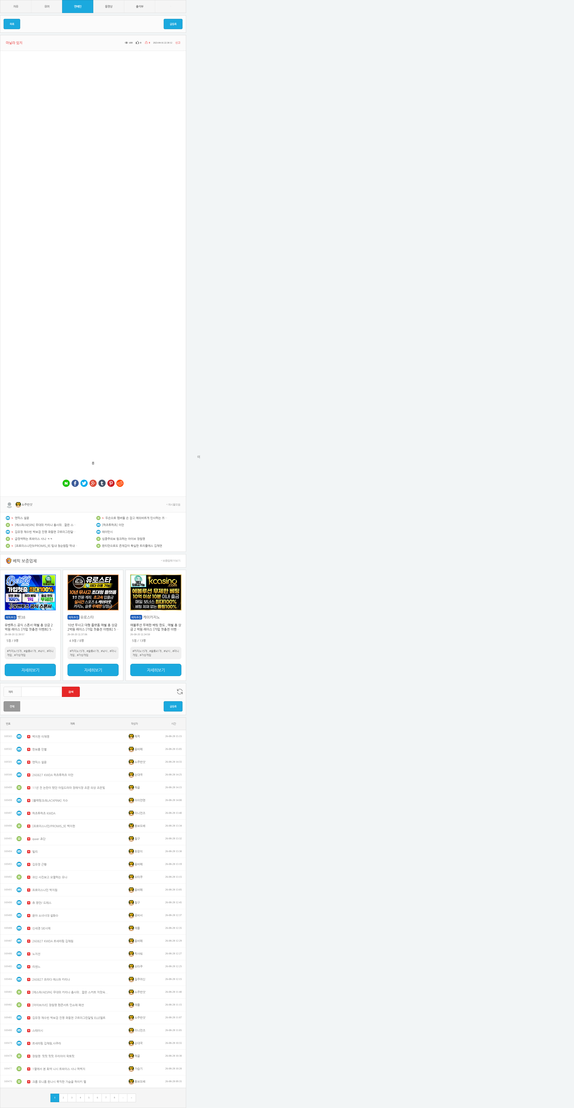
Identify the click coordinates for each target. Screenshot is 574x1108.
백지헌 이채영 (40, 736)
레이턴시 (107, 531)
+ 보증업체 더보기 (170, 560)
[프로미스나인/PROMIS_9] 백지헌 (53, 826)
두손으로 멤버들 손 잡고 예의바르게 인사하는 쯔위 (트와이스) (136, 518)
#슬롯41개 (30, 651)
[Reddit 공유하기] (120, 484)
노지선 (36, 954)
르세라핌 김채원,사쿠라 (46, 1043)
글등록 (173, 24)
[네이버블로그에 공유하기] (66, 484)
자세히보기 (30, 670)
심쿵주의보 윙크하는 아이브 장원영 (123, 538)
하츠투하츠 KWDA (43, 813)
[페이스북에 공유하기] (75, 484)
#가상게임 (20, 655)
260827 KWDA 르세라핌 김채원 (52, 941)
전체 (12, 706)
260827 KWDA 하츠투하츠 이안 (52, 775)
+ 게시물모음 (173, 504)
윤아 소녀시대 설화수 (45, 915)
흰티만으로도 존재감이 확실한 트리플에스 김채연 (132, 545)
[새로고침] (180, 691)
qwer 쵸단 (39, 838)
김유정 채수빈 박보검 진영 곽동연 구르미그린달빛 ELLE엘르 (46, 531)
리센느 (36, 966)
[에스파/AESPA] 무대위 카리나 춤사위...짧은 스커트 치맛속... (46, 525)
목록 (12, 24)
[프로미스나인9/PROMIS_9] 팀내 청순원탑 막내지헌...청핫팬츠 (46, 545)
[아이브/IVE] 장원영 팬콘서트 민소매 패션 (58, 1005)
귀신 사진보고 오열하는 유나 (49, 877)
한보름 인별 (39, 749)
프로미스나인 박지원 (44, 890)
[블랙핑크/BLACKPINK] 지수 (50, 800)
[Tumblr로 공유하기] (102, 484)
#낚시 (41, 651)
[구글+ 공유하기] (93, 484)
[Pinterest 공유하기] (111, 484)
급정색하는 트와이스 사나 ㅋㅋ (33, 538)
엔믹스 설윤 (22, 518)
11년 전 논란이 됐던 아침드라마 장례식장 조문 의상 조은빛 (68, 787)
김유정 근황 (39, 864)
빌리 (35, 851)
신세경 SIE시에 (41, 928)
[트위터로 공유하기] (84, 484)
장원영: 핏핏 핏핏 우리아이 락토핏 (53, 1056)
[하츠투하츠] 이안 (113, 525)
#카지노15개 (14, 651)
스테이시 (37, 1030)
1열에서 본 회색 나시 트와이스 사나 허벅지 (58, 1069)
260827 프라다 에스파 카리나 (51, 979)
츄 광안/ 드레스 (41, 902)
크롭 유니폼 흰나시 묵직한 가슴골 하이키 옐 (59, 1081)
